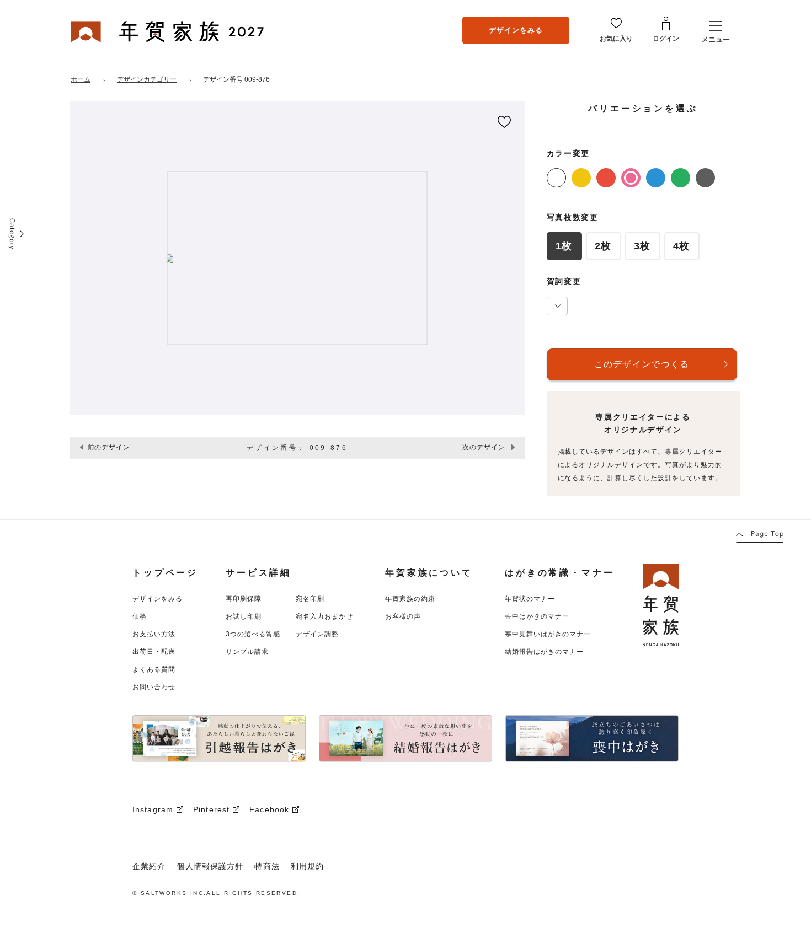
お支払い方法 (153, 634)
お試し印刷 (244, 616)
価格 (139, 616)
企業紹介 (149, 866)
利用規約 (307, 866)
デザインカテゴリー (147, 79)
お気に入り (616, 38)
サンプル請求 (247, 652)
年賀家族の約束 (410, 599)
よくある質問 (153, 669)
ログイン (666, 38)
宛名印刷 (310, 599)
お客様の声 (403, 616)
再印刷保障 (244, 599)
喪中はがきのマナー (537, 616)
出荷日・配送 (153, 652)
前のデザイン (109, 447)
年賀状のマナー (530, 599)
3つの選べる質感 (253, 634)
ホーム (80, 79)
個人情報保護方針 (210, 866)
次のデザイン (483, 447)
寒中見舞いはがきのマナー (548, 634)
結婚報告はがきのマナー (544, 652)
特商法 (266, 866)
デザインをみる (516, 30)
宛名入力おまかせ (324, 616)
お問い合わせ (153, 687)
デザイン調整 (317, 634)
